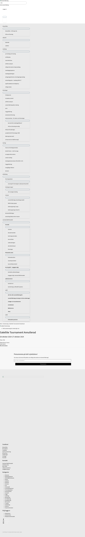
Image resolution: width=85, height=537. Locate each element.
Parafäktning (8, 500)
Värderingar (5, 454)
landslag (7, 496)
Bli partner (4, 453)
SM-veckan (7, 502)
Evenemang (5, 324)
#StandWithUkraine (9, 478)
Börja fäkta (5, 447)
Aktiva (6, 479)
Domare (7, 484)
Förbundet (7, 487)
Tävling (6, 503)
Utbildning (7, 505)
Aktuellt (7, 482)
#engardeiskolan (9, 476)
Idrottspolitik (8, 491)
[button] (4, 14)
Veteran (7, 506)
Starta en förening (6, 452)
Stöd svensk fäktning (4, 5)
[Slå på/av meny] (5, 17)
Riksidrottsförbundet (10, 516)
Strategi (4, 456)
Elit (6, 485)
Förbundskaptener (9, 488)
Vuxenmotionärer (9, 508)
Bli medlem (5, 449)
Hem (1, 324)
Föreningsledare (9, 490)
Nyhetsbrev (7, 513)
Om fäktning (8, 499)
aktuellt (7, 481)
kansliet (7, 493)
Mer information (4, 345)
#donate (7, 475)
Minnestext (7, 497)
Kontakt (4, 457)
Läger (6, 494)
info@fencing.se (6, 469)
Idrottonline (8, 515)
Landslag (4, 450)
